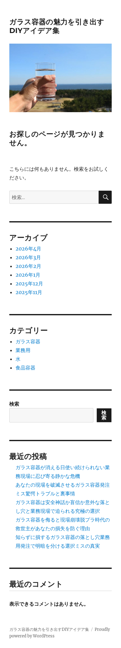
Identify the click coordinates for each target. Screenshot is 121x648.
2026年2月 (28, 266)
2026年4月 (28, 248)
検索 (14, 404)
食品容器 (25, 367)
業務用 (23, 350)
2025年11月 (29, 292)
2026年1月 (28, 275)
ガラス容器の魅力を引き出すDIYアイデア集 (56, 26)
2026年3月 (28, 257)
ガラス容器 (28, 341)
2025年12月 (29, 283)
